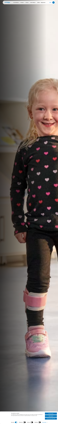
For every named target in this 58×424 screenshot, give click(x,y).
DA (50, 2)
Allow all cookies (50, 413)
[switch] (24, 422)
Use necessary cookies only (51, 418)
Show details (44, 422)
